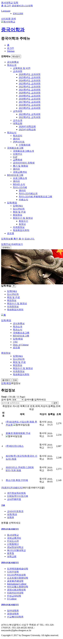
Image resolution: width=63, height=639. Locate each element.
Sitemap (11, 51)
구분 (3, 505)
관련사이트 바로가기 (10, 529)
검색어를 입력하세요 (35, 399)
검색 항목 (6, 399)
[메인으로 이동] (3, 315)
